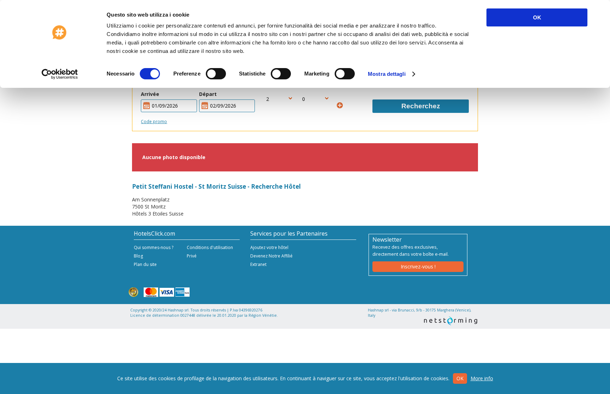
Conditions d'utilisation (210, 247)
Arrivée (150, 94)
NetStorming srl (450, 320)
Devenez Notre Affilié (271, 256)
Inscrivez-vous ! (418, 266)
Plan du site (145, 264)
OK (537, 17)
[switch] (216, 73)
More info (482, 378)
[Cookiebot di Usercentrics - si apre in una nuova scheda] (60, 74)
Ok (460, 378)
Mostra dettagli (387, 74)
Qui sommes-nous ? (153, 247)
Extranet (258, 264)
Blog (138, 256)
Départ (208, 94)
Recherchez (420, 106)
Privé (192, 256)
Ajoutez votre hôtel (269, 247)
